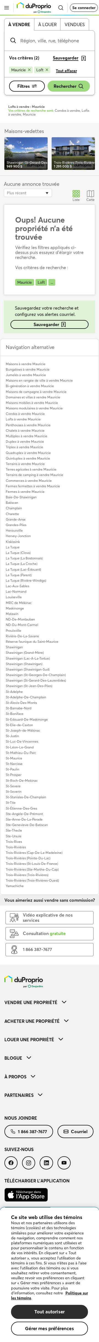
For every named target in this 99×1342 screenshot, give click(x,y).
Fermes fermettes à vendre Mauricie (33, 486)
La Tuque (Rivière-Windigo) (26, 580)
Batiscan (12, 503)
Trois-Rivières (16, 847)
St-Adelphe (14, 692)
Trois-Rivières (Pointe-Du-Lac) (28, 858)
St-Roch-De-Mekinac (22, 780)
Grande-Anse (16, 519)
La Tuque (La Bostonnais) (24, 558)
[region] (49, 1274)
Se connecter (83, 7)
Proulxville (13, 630)
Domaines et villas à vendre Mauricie (33, 397)
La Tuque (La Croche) (21, 564)
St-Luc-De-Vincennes (22, 741)
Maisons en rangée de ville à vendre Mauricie (39, 380)
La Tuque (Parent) (19, 575)
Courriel (79, 1131)
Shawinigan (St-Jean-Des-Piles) (29, 686)
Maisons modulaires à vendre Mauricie (34, 408)
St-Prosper (13, 775)
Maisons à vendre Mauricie (25, 364)
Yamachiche (15, 886)
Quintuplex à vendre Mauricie (28, 458)
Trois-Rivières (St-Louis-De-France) (32, 864)
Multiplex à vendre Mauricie (26, 436)
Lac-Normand (16, 591)
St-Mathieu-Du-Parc (21, 753)
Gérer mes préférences (49, 1328)
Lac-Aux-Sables (17, 586)
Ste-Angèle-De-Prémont (24, 814)
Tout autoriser (49, 1311)
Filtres (23, 86)
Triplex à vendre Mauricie (24, 447)
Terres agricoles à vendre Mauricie (31, 469)
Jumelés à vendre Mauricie (26, 375)
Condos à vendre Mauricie (25, 414)
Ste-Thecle (14, 830)
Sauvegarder (46, 324)
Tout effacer (66, 70)
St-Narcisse (14, 764)
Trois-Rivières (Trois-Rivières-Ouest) (32, 880)
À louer (47, 24)
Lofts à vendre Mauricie (23, 419)
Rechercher (65, 86)
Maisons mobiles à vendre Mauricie (32, 403)
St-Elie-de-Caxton (19, 725)
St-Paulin (12, 769)
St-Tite (11, 802)
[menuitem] (49, 1002)
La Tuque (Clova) (18, 553)
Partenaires (19, 1095)
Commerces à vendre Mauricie (29, 481)
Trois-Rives (14, 842)
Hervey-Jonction (18, 536)
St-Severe (13, 786)
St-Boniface (14, 714)
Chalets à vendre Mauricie (25, 430)
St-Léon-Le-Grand (20, 747)
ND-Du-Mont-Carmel (22, 625)
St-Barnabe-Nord (18, 708)
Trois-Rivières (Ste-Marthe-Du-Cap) (32, 869)
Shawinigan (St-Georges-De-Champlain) (36, 675)
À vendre (19, 24)
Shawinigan (14, 647)
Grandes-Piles (16, 525)
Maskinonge (15, 608)
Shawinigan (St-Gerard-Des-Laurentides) (36, 680)
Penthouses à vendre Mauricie (28, 425)
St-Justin (12, 736)
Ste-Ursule (13, 836)
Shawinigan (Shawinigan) (24, 664)
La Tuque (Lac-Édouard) (23, 569)
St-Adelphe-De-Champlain (26, 697)
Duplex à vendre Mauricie (25, 441)
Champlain (14, 508)
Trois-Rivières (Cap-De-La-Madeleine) (34, 853)
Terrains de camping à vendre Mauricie (34, 475)
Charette (12, 514)
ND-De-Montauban (20, 619)
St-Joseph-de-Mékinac (23, 730)
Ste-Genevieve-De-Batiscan (27, 825)
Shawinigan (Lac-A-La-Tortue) (28, 658)
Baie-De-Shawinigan (21, 497)
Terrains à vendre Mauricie (25, 464)
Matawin (12, 614)
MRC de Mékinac (19, 603)
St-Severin (13, 791)
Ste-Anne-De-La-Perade (24, 819)
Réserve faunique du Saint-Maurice (32, 641)
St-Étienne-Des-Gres (21, 808)
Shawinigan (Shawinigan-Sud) (28, 669)
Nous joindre (20, 1118)
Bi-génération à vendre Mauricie (30, 386)
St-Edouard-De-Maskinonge (27, 719)
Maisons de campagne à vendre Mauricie (36, 392)
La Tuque (13, 547)
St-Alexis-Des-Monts (21, 703)
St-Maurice (14, 758)
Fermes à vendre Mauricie (25, 492)
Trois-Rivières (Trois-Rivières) (27, 875)
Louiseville (14, 597)
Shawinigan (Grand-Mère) (25, 652)
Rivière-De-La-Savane (22, 636)
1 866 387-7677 (32, 1131)
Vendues (75, 24)
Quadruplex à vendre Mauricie (28, 453)
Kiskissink (13, 542)
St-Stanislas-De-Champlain (26, 797)
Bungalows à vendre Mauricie (28, 369)
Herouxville (14, 530)
